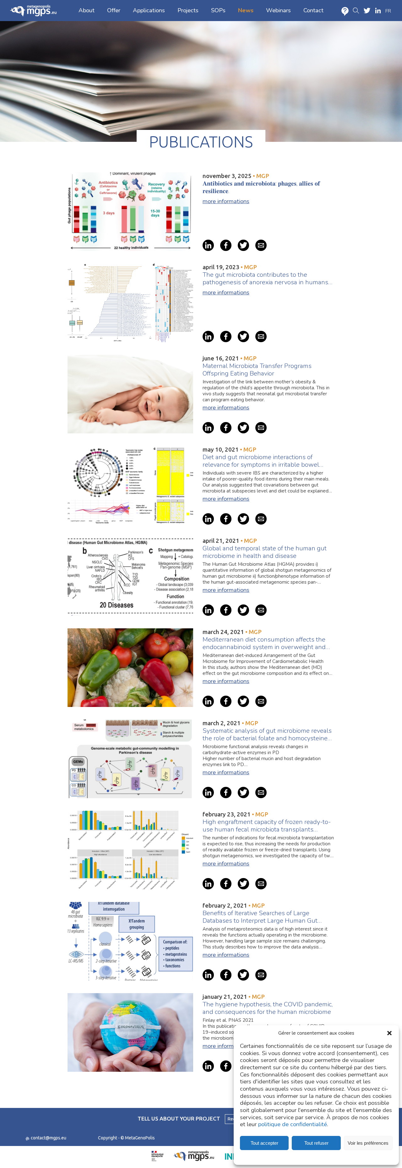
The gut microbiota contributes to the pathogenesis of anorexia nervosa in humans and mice (265, 278)
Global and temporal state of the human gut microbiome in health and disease (265, 552)
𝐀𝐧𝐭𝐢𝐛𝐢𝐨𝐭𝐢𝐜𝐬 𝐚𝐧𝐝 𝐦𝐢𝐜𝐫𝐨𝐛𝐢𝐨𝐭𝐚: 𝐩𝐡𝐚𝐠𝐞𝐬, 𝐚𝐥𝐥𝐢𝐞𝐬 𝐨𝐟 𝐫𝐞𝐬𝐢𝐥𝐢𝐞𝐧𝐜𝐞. (261, 187)
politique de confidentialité (292, 1124)
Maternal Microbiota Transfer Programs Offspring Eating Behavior (257, 369)
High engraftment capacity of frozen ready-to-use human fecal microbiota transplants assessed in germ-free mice (267, 825)
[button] (389, 1033)
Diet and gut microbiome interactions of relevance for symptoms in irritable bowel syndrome (261, 461)
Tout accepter (264, 1143)
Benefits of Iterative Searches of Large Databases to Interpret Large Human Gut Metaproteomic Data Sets (260, 917)
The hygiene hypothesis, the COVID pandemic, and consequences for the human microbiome (268, 1008)
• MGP (261, 176)
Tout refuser (316, 1143)
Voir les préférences (368, 1143)
